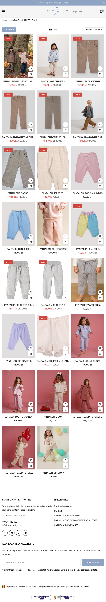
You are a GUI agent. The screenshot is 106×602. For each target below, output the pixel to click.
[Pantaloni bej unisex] (53, 56)
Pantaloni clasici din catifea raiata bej (87, 81)
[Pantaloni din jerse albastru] (18, 224)
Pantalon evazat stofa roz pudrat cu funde (87, 417)
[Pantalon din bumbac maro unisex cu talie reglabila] (18, 56)
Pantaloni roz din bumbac (88, 193)
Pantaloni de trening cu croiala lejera (18, 305)
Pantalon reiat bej (18, 193)
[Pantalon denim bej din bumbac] (53, 112)
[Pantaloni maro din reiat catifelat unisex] (87, 112)
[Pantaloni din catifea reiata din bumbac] (18, 112)
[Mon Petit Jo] (53, 11)
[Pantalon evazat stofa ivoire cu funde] (18, 447)
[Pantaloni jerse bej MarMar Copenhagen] (53, 168)
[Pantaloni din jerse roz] (53, 224)
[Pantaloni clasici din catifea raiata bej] (87, 56)
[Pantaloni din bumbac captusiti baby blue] (18, 336)
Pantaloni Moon (52, 417)
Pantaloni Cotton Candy (18, 417)
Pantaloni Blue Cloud (87, 361)
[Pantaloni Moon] (53, 392)
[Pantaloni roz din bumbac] (87, 168)
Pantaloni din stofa (53, 473)
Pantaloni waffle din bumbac (87, 305)
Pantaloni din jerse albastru (18, 249)
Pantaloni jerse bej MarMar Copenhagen (53, 193)
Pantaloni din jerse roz (53, 249)
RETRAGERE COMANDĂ (66, 525)
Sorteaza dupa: (93, 29)
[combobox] (79, 11)
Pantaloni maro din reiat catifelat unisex (87, 137)
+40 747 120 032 (9, 521)
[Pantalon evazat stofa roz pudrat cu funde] (87, 392)
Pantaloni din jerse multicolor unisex (87, 249)
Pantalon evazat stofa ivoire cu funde (18, 473)
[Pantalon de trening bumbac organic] (53, 280)
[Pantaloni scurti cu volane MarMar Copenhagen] (53, 336)
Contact (58, 511)
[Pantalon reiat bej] (18, 168)
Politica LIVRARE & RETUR (67, 515)
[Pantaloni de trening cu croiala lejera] (18, 280)
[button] (16, 3)
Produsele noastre (62, 506)
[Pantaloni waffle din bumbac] (87, 280)
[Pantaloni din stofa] (53, 447)
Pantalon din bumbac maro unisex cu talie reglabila (18, 81)
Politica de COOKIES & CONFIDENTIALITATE (75, 520)
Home (4, 20)
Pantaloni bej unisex (53, 81)
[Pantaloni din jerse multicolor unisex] (87, 224)
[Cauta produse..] (67, 11)
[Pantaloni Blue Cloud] (87, 336)
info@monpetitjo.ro (11, 525)
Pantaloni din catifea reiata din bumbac (18, 137)
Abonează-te (93, 562)
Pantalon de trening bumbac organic (53, 305)
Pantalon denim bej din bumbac (53, 137)
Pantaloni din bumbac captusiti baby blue (18, 361)
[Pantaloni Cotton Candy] (18, 392)
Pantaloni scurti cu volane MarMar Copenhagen (53, 361)
